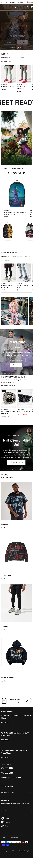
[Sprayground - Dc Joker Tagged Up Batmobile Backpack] (16, 192)
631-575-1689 (7, 772)
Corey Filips (5, 409)
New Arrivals (6, 58)
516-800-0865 (7, 768)
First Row (28, 257)
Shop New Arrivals (6, 61)
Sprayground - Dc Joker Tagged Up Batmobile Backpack (15, 213)
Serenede (4, 84)
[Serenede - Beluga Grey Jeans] (23, 74)
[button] (10, 37)
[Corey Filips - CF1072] (24, 398)
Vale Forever (17, 257)
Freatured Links (7, 792)
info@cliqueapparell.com (11, 777)
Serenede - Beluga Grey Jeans (22, 88)
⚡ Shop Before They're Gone (25, 2)
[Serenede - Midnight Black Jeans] (8, 273)
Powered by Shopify (24, 851)
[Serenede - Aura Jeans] (8, 74)
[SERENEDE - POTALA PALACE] (23, 273)
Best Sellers (19, 58)
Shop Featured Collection (8, 385)
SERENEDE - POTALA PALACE (22, 287)
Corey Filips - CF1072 (23, 412)
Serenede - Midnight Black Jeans (7, 287)
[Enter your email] (30, 811)
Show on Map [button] (5, 722)
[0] (30, 7)
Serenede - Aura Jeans (8, 87)
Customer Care (7, 786)
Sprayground (8, 210)
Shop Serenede (5, 260)
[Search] (27, 7)
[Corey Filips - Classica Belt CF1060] (8, 398)
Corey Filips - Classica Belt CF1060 (8, 413)
